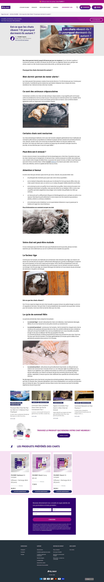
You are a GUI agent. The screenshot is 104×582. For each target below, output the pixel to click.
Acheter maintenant (20, 491)
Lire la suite (12, 418)
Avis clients (72, 549)
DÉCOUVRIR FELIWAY (45, 7)
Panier (98, 7)
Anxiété (77, 402)
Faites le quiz (64, 435)
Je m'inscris (96, 20)
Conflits (35, 402)
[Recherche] (77, 7)
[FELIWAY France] (9, 7)
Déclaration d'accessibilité (42, 565)
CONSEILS (55, 7)
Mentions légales (40, 558)
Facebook (23, 552)
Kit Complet (18, 476)
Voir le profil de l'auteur (22, 40)
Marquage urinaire (16, 402)
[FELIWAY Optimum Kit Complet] (20, 463)
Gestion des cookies (41, 562)
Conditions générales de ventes (43, 552)
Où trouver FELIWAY (57, 552)
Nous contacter (56, 549)
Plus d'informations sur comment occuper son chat (38, 207)
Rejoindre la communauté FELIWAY (58, 555)
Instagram (23, 549)
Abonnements (40, 549)
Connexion (86, 7)
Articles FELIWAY (14, 14)
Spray (39, 475)
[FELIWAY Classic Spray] (41, 463)
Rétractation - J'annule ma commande (58, 558)
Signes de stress (15, 404)
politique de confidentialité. (47, 530)
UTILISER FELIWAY (24, 7)
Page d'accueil (4, 14)
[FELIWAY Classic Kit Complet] (63, 463)
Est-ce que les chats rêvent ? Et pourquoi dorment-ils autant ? (35, 14)
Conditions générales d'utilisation (41, 555)
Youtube (22, 554)
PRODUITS (34, 7)
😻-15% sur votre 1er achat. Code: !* (52, 1)
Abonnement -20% (67, 7)
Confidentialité (40, 560)
